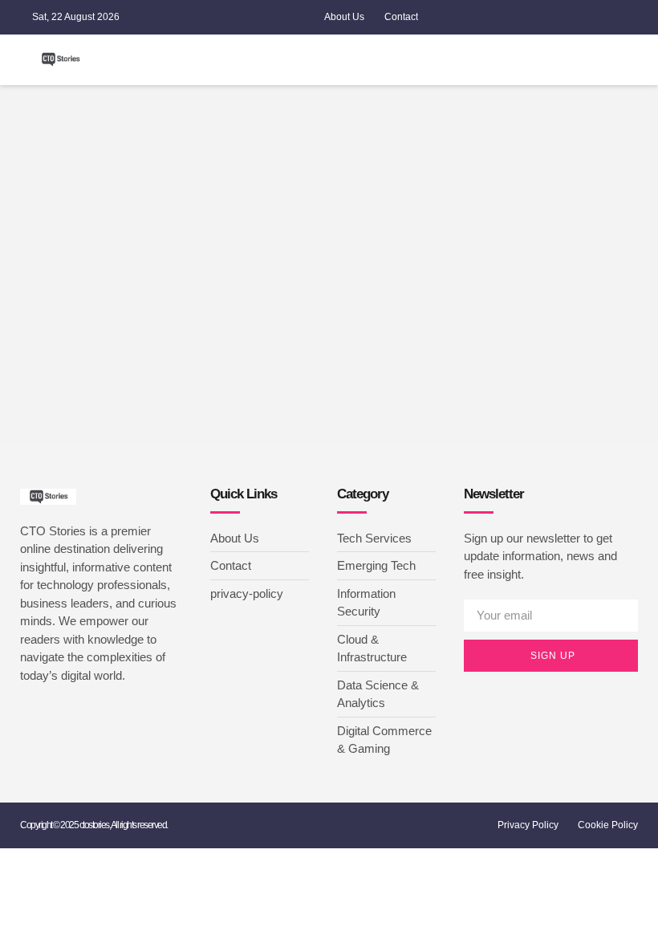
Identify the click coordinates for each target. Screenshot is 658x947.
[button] (459, 60)
